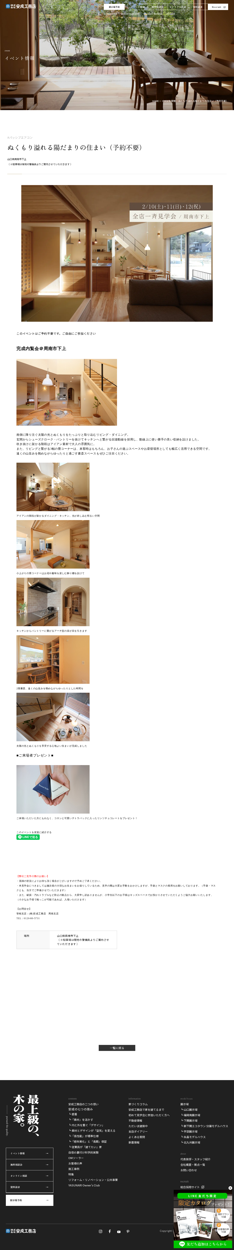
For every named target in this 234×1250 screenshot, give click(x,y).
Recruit (216, 6)
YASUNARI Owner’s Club (84, 1185)
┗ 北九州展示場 (190, 1142)
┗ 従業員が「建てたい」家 (85, 1147)
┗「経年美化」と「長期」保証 (87, 1141)
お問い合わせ (188, 1170)
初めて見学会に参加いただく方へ (149, 1115)
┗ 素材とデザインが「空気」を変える (92, 1130)
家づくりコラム (138, 1104)
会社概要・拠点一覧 (192, 1165)
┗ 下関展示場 (188, 1120)
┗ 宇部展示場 (188, 1131)
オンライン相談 (177, 6)
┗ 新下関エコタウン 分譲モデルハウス (204, 1126)
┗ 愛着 (72, 1114)
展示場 (184, 1104)
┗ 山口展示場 (188, 1109)
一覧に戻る (117, 1048)
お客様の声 (75, 1163)
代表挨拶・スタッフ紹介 (195, 1159)
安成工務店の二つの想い (83, 1104)
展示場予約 (114, 6)
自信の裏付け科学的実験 (83, 1152)
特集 (71, 1174)
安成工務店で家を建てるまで (146, 1109)
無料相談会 (158, 6)
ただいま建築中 (138, 1126)
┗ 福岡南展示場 (190, 1115)
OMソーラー (76, 1158)
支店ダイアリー (138, 1131)
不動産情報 (135, 1120)
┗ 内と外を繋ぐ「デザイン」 (86, 1125)
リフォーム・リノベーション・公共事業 (93, 1180)
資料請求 (198, 6)
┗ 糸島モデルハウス (193, 1137)
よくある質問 (137, 1137)
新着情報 (134, 1142)
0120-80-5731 (32, 918)
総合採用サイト (190, 1187)
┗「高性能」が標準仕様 (83, 1136)
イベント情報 (137, 6)
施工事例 (73, 1169)
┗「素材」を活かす (80, 1119)
